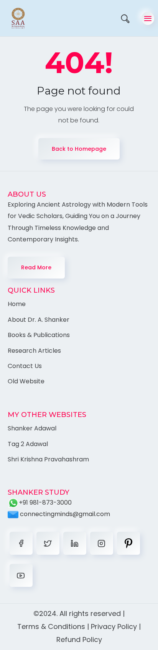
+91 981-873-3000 (45, 502)
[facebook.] (21, 543)
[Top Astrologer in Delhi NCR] (14, 18)
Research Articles (34, 350)
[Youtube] (21, 575)
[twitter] (47, 543)
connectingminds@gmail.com (64, 514)
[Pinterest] (128, 543)
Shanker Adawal (32, 428)
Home (17, 304)
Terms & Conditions (51, 626)
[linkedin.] (74, 543)
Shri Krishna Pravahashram (48, 459)
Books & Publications (39, 335)
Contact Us (25, 366)
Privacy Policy (114, 626)
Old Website (26, 381)
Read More (36, 267)
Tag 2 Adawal (28, 444)
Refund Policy (79, 639)
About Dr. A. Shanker (38, 319)
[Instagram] (101, 543)
